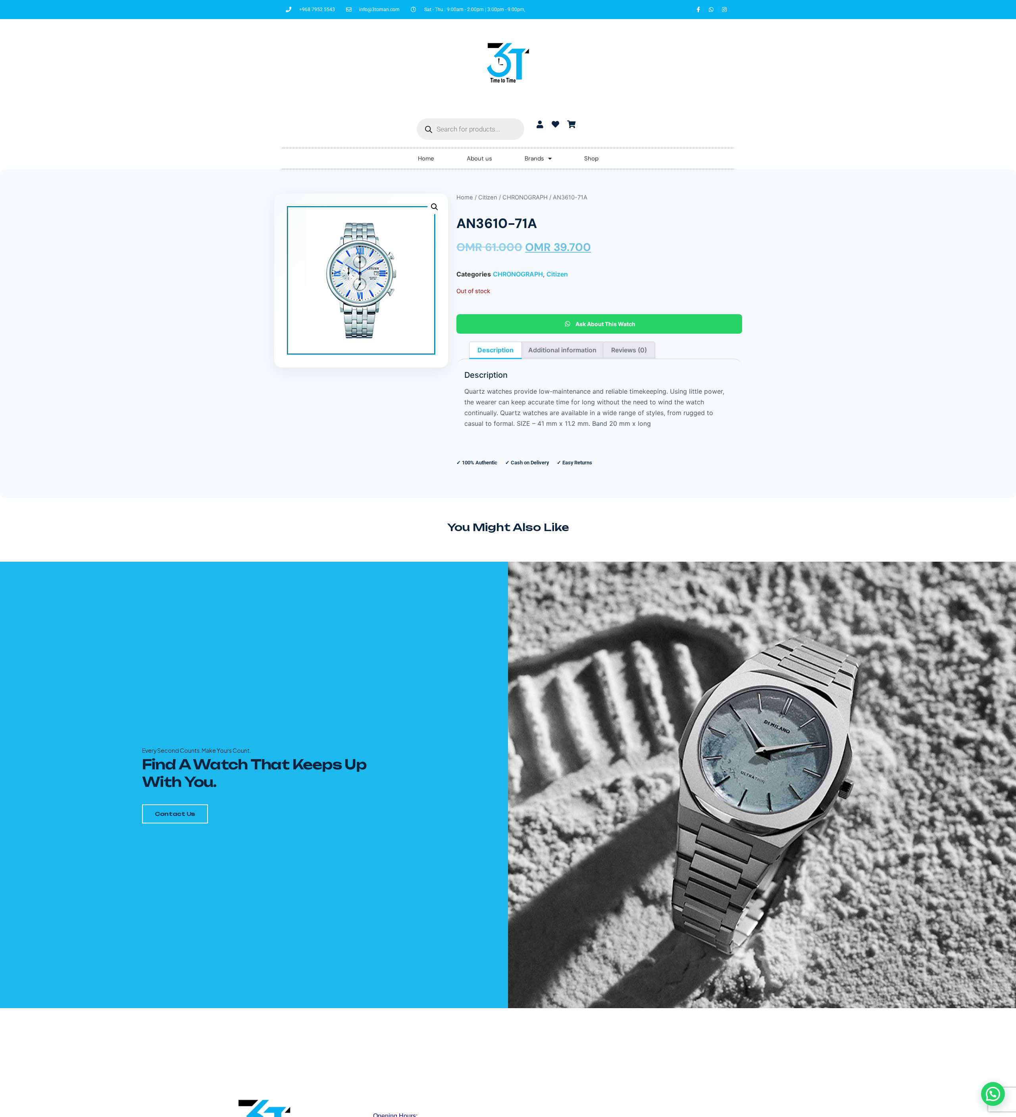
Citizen (487, 197)
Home (426, 158)
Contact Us (175, 813)
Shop (591, 158)
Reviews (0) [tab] (629, 350)
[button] (434, 207)
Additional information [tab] (562, 350)
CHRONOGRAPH (525, 197)
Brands (534, 158)
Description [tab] (495, 350)
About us (479, 158)
